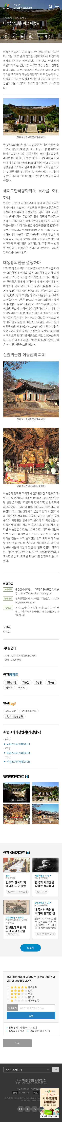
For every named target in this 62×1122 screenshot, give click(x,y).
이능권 (26, 682)
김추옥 (9, 687)
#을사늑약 (11, 711)
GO (55, 1069)
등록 (31, 1015)
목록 (17, 1043)
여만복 (21, 687)
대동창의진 (11, 682)
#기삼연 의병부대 (45, 933)
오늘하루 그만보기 (47, 1116)
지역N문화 (8, 6)
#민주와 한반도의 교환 (17, 893)
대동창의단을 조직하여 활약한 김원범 (45, 912)
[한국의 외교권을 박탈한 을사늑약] (45, 865)
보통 (30, 993)
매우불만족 (33, 1000)
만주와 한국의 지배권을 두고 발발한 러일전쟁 (16, 884)
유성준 (38, 682)
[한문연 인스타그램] (20, 1111)
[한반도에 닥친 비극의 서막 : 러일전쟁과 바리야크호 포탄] (16, 907)
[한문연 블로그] (34, 1111)
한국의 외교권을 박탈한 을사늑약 (44, 884)
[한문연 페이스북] (27, 1111)
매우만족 (32, 987)
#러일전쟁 (13, 933)
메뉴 (57, 6)
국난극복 (23, 6)
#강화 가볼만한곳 (14, 716)
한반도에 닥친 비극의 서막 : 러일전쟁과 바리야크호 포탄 (16, 929)
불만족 (31, 997)
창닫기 (56, 1116)
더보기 (30, 948)
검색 (50, 6)
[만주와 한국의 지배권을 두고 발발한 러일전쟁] (16, 865)
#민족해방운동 (29, 711)
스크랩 (6, 36)
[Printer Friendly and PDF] (22, 38)
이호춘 (51, 682)
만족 (30, 990)
